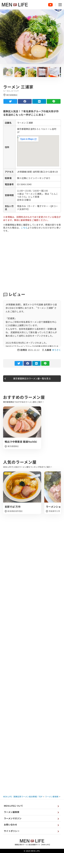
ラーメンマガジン (12, 818)
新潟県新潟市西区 (15, 511)
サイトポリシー (11, 830)
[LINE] (54, 101)
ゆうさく (56, 349)
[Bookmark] (39, 101)
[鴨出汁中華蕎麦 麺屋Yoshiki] (22, 427)
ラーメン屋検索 (11, 812)
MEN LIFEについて (13, 805)
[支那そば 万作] (22, 492)
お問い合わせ (10, 824)
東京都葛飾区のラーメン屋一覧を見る (32, 378)
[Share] (25, 101)
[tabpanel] (22, 427)
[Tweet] (10, 101)
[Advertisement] (32, 262)
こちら (24, 227)
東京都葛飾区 (13, 446)
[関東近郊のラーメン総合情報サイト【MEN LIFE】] (15, 5)
